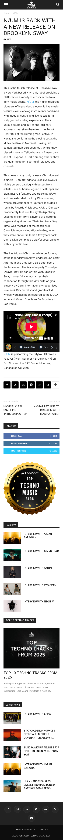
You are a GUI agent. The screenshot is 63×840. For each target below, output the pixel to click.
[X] (15, 384)
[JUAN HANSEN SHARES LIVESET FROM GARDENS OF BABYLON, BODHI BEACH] (12, 786)
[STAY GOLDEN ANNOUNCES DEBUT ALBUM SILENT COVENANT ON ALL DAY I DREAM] (12, 735)
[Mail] (26, 809)
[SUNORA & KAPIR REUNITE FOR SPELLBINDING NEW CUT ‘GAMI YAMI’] (12, 752)
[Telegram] (31, 384)
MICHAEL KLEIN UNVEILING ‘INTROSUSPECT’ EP (15, 410)
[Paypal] (36, 809)
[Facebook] (7, 384)
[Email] (47, 384)
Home (6, 13)
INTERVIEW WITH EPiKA (37, 713)
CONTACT (43, 829)
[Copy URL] (39, 384)
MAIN (15, 13)
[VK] (23, 384)
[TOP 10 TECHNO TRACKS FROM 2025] (31, 648)
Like (55, 436)
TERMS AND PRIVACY (25, 829)
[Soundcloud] (45, 809)
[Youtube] (31, 818)
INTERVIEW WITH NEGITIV (39, 601)
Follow (53, 443)
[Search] (58, 5)
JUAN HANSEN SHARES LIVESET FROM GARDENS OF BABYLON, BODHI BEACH (40, 785)
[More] (55, 384)
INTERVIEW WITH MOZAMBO (40, 584)
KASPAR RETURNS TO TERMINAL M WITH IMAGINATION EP (46, 410)
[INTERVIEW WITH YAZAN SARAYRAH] (12, 538)
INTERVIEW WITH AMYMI (38, 567)
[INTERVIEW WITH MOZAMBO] (12, 589)
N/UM (30, 101)
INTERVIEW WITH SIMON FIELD (41, 550)
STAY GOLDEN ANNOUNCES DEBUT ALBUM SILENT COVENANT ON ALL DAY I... (39, 734)
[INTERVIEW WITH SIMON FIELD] (12, 555)
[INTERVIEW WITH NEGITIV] (12, 606)
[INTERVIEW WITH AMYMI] (12, 572)
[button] (6, 5)
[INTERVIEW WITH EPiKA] (12, 718)
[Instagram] (17, 809)
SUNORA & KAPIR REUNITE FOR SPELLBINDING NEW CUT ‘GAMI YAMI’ (41, 751)
